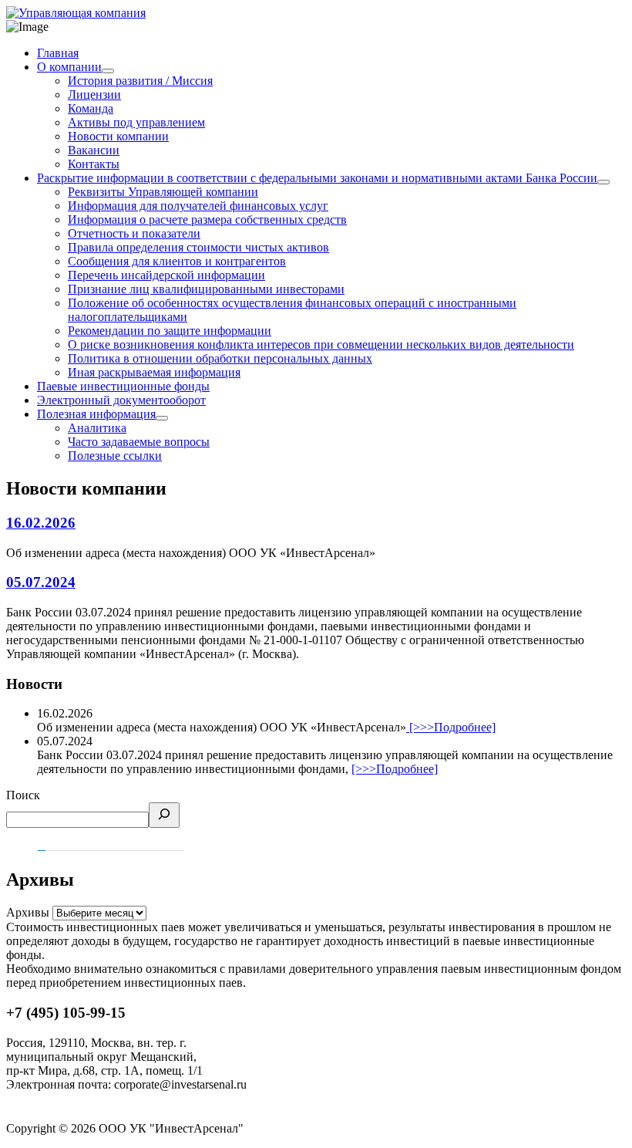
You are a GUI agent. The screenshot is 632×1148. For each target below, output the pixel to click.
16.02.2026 (41, 523)
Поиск (23, 795)
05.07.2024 (41, 582)
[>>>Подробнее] (451, 727)
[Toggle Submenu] (108, 71)
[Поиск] (164, 815)
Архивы (27, 912)
